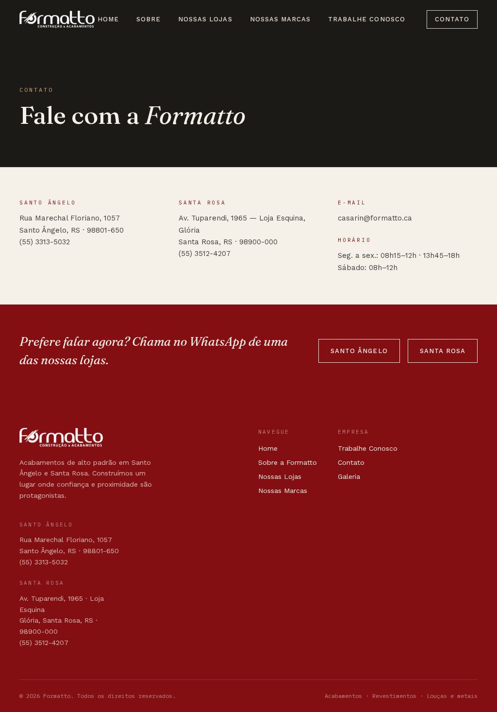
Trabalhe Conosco (366, 19)
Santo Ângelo (359, 351)
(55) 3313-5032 (44, 241)
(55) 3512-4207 (205, 253)
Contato (452, 19)
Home (108, 19)
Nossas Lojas (205, 19)
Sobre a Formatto (287, 462)
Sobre (148, 19)
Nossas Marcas (280, 19)
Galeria (349, 476)
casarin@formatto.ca (375, 218)
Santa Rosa (442, 351)
